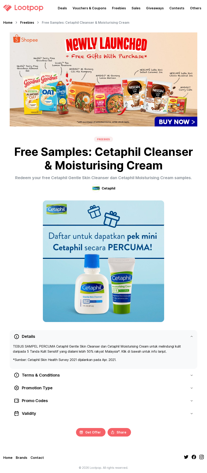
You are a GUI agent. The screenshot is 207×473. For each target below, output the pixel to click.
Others (195, 8)
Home (8, 22)
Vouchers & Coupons (89, 8)
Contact (37, 458)
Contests (176, 8)
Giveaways (155, 8)
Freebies (119, 8)
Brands (21, 458)
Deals (62, 8)
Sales (136, 8)
